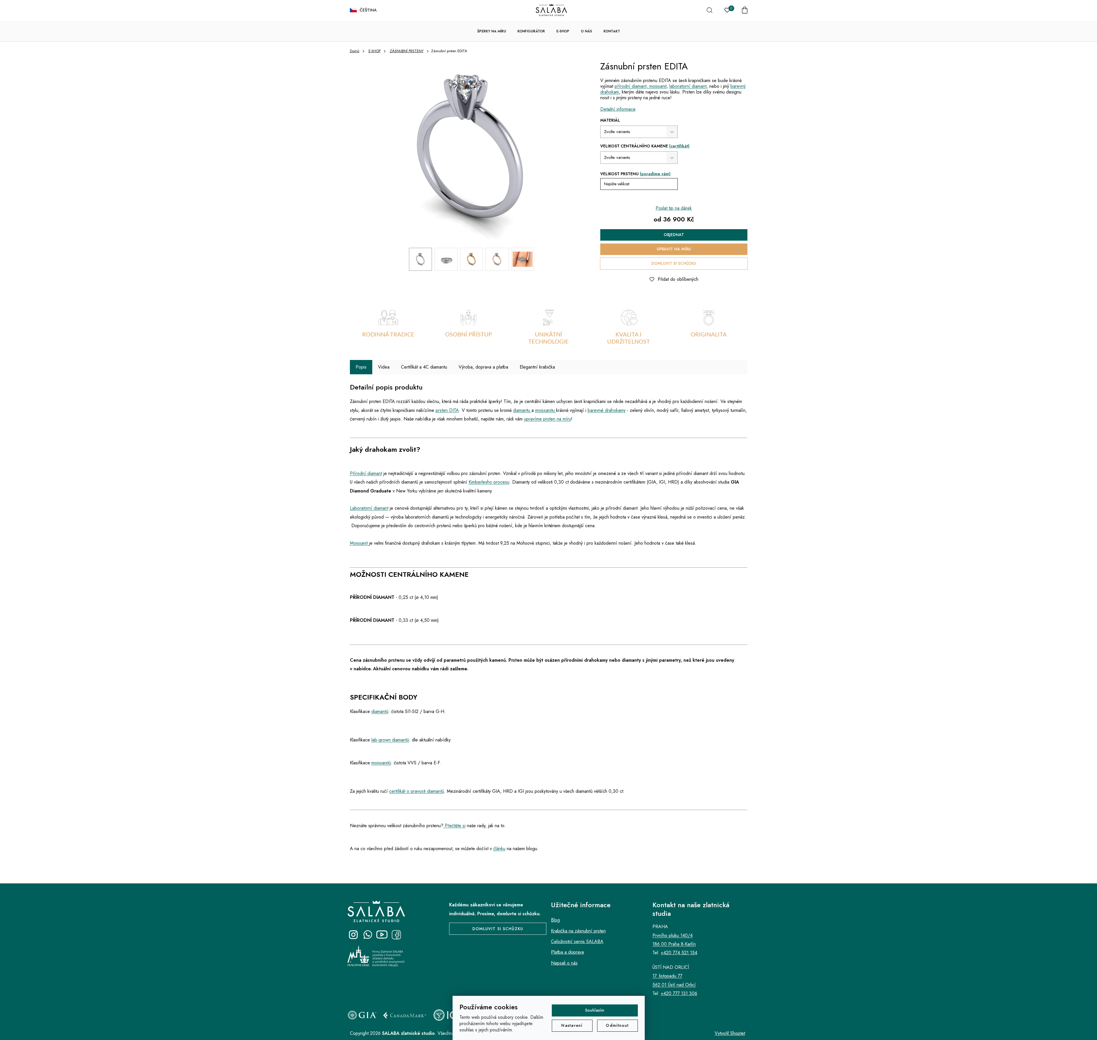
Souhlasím (594, 1010)
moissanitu (545, 410)
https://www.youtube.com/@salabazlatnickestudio (382, 934)
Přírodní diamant (366, 473)
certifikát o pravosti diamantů (416, 791)
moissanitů (381, 762)
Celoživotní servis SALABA (577, 941)
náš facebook (396, 934)
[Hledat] (709, 10)
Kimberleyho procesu (489, 482)
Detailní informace (618, 109)
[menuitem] (491, 31)
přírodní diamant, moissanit (641, 86)
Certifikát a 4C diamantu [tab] (424, 367)
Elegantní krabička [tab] (537, 367)
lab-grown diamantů (390, 740)
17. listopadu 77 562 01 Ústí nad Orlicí (674, 980)
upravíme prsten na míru (547, 419)
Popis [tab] (361, 367)
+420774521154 (367, 934)
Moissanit (359, 543)
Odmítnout (617, 1025)
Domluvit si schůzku (673, 263)
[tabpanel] (388, 327)
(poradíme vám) (655, 174)
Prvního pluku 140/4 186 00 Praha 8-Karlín (674, 939)
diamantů (379, 711)
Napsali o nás (564, 963)
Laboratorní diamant (369, 508)
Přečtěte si (454, 825)
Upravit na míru (674, 249)
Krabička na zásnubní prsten (578, 931)
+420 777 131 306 (679, 993)
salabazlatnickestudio (353, 934)
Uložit (610, 278)
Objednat (674, 234)
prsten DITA (447, 410)
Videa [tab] (383, 367)
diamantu (522, 410)
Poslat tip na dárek (674, 208)
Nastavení (571, 1025)
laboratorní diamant (687, 86)
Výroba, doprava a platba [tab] (483, 367)
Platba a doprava (567, 952)
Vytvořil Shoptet (730, 1033)
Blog (555, 920)
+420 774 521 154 (679, 952)
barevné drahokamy (607, 410)
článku (499, 848)
